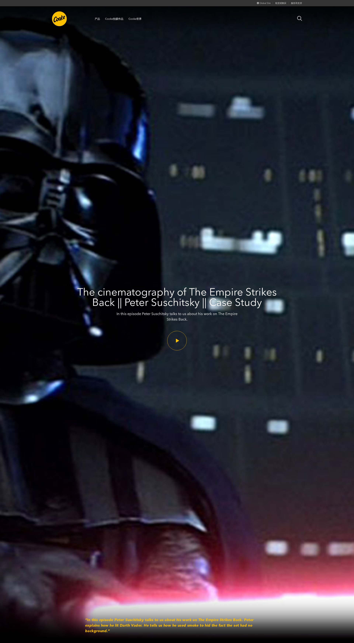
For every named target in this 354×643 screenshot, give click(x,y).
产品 (97, 18)
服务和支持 (296, 3)
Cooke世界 (135, 18)
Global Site (265, 3)
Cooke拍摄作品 (114, 18)
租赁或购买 (280, 3)
